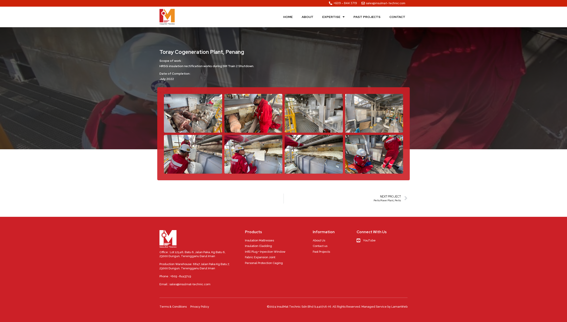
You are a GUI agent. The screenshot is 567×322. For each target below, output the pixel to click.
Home (288, 17)
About (307, 17)
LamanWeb (399, 306)
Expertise (331, 17)
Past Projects (367, 17)
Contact (397, 17)
